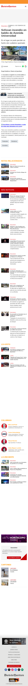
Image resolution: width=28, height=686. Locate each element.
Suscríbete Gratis (14, 557)
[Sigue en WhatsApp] (23, 66)
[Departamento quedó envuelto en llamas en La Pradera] (5, 260)
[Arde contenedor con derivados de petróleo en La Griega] (5, 462)
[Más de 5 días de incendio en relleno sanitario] (5, 166)
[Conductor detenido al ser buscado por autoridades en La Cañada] (5, 274)
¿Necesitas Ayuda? (14, 666)
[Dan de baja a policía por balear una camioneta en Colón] (5, 481)
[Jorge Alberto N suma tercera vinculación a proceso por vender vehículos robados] (5, 245)
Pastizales (5, 141)
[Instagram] (12, 670)
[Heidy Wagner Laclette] (4, 449)
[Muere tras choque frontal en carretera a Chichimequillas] (5, 200)
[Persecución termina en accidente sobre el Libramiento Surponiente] (5, 178)
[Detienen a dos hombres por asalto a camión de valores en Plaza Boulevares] (5, 230)
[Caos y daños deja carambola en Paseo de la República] (5, 468)
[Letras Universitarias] (4, 434)
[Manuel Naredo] (4, 442)
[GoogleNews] (15, 670)
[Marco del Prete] (4, 426)
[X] (9, 670)
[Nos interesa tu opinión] (14, 641)
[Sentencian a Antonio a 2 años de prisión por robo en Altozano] (5, 303)
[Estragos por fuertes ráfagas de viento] (5, 172)
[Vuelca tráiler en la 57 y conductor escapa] (5, 215)
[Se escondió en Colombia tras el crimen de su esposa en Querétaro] (5, 318)
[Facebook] (6, 670)
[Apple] (19, 670)
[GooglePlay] (22, 670)
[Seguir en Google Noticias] (25, 66)
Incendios (5, 145)
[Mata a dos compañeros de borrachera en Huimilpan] (5, 289)
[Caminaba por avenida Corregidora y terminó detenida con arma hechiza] (5, 475)
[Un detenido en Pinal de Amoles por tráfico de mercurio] (5, 333)
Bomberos (14, 141)
